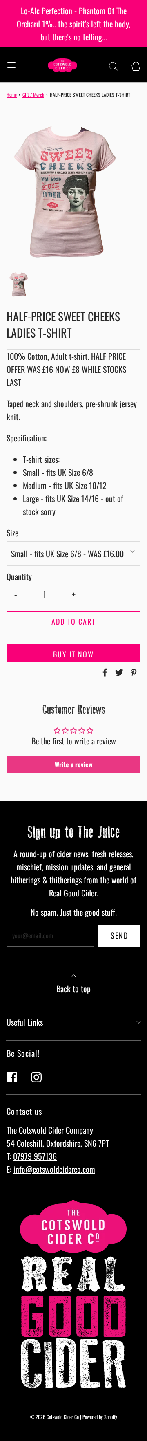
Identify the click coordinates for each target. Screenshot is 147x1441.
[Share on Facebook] (104, 672)
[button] (20, 284)
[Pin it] (132, 672)
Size (12, 533)
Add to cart (73, 621)
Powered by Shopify (99, 1416)
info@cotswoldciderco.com (54, 1169)
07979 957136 (35, 1156)
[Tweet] (118, 672)
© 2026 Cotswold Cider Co (54, 1416)
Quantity (19, 576)
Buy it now (73, 654)
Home (12, 94)
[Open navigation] (11, 65)
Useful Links (25, 1022)
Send (119, 935)
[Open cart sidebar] (136, 65)
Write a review (74, 764)
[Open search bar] (113, 65)
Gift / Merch (33, 94)
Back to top (73, 988)
